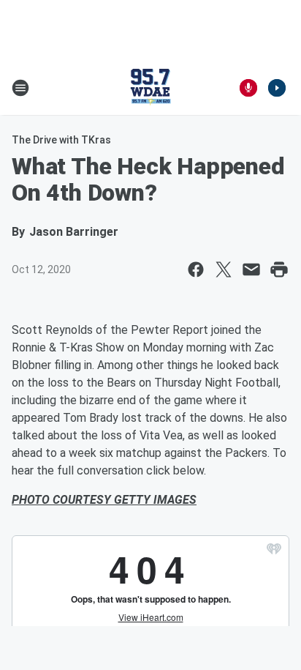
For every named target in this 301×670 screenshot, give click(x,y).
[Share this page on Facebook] (196, 269)
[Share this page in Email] (251, 269)
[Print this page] (279, 269)
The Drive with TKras (61, 140)
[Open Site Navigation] (20, 88)
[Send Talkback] (248, 88)
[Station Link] (150, 87)
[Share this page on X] (223, 269)
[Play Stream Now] (277, 88)
